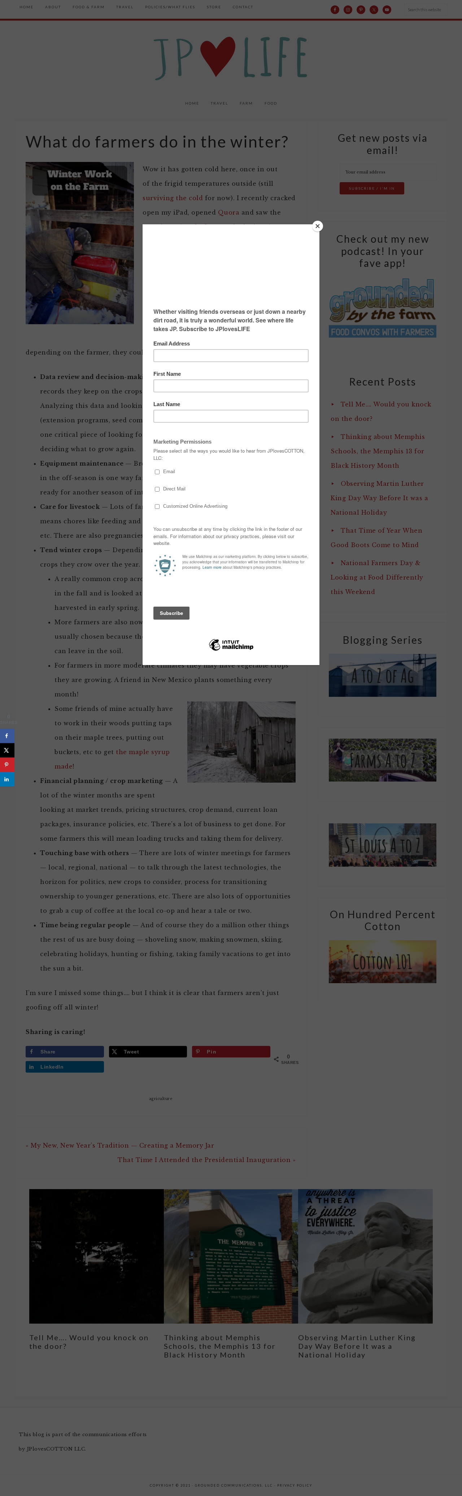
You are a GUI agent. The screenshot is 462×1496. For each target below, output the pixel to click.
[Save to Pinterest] (7, 764)
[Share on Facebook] (7, 736)
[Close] (317, 226)
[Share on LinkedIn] (7, 779)
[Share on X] (7, 750)
